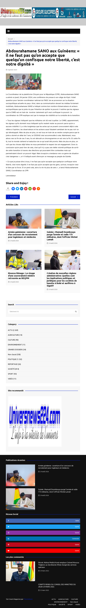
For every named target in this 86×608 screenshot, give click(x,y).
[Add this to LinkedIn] (21, 188)
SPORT (10, 374)
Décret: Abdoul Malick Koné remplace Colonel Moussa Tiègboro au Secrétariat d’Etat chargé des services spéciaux (58, 565)
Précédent (14, 197)
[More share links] (38, 188)
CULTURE (11, 340)
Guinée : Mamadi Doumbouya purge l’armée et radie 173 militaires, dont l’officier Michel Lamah (62, 236)
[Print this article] (30, 188)
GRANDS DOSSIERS (15, 350)
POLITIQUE (12, 359)
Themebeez (28, 599)
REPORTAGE (13, 364)
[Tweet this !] (17, 188)
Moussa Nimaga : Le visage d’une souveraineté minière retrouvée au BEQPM (21, 275)
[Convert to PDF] (34, 188)
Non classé (12, 354)
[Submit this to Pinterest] (25, 188)
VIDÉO (10, 379)
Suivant (73, 197)
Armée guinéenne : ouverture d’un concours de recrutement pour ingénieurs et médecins (22, 234)
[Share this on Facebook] (13, 188)
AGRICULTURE (13, 335)
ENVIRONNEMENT (15, 345)
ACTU (10, 330)
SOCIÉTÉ (11, 369)
